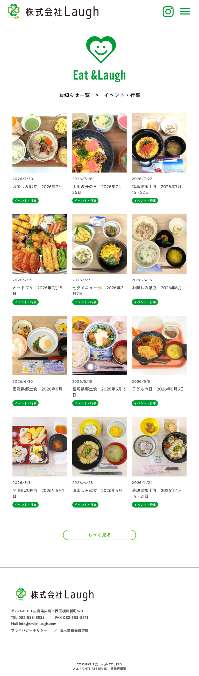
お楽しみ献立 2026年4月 (97, 490)
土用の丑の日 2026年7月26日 (97, 189)
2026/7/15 (22, 280)
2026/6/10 (22, 381)
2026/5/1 (21, 483)
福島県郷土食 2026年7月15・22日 (157, 189)
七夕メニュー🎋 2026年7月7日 (97, 291)
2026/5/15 (82, 381)
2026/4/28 (82, 483)
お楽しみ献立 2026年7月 (37, 186)
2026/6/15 (142, 280)
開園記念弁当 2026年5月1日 (38, 493)
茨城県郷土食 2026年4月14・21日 (157, 493)
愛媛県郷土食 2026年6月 (37, 389)
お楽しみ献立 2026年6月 (157, 288)
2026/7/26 (82, 179)
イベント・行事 (26, 200)
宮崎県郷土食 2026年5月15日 (99, 392)
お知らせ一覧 (74, 95)
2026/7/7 (81, 280)
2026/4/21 (142, 483)
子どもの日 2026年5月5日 (158, 389)
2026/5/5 (141, 381)
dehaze (185, 11)
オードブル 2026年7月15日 (37, 291)
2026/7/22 (142, 179)
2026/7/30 (22, 179)
